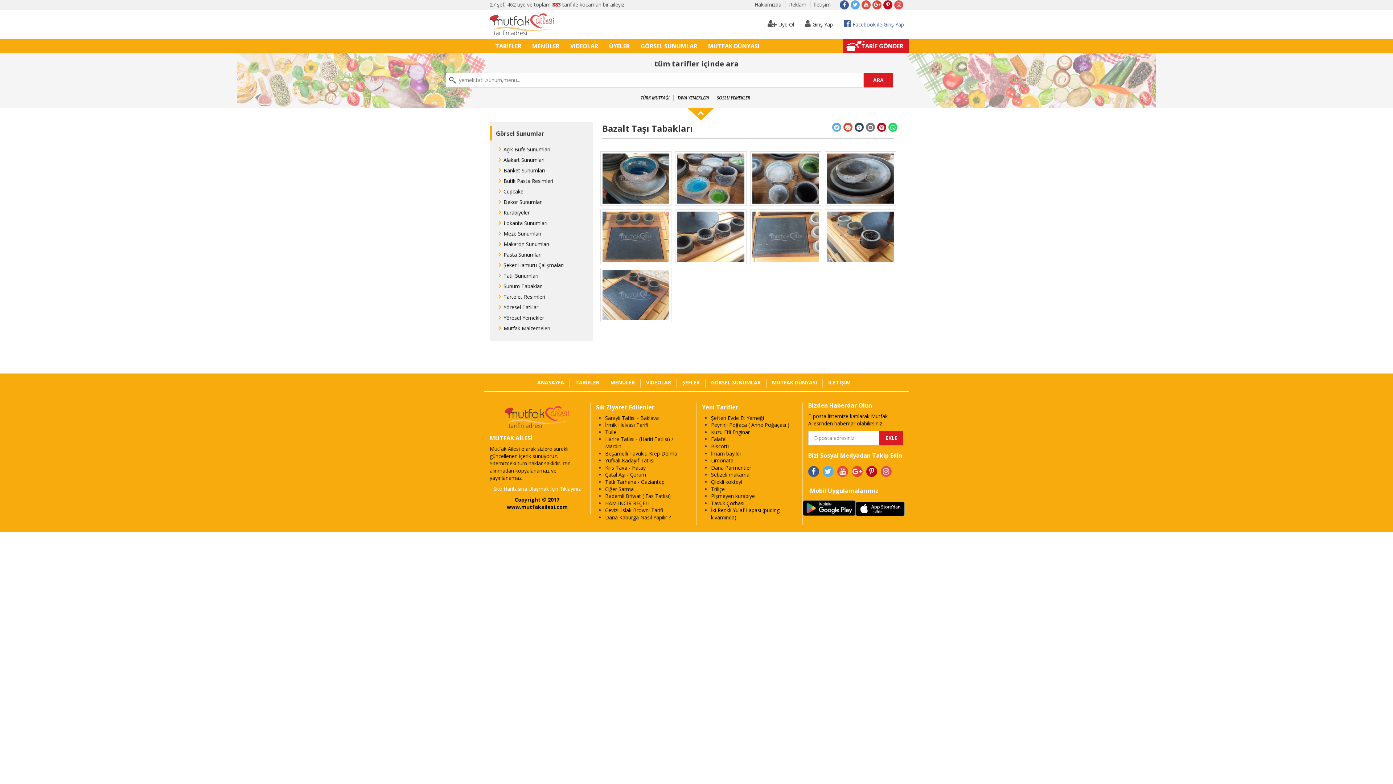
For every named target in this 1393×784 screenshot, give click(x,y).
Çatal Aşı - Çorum (625, 474)
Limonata (722, 460)
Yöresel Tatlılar (521, 307)
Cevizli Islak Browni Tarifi (634, 510)
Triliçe (718, 489)
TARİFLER (508, 46)
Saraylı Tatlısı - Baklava (632, 418)
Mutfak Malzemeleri (527, 328)
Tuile (610, 432)
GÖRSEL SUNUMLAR (669, 46)
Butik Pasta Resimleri (528, 180)
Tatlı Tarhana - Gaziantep (635, 481)
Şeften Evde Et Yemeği (737, 418)
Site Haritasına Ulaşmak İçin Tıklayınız (537, 488)
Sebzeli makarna (730, 474)
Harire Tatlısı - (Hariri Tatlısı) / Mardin (639, 443)
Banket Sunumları (524, 170)
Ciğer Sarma (619, 489)
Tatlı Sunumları (521, 275)
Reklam (797, 4)
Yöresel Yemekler (524, 317)
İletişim (822, 4)
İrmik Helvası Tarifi (626, 424)
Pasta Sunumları (523, 254)
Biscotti (720, 446)
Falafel (719, 439)
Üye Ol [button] (786, 24)
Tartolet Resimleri (524, 296)
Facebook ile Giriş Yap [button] (878, 24)
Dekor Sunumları (523, 202)
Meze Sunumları (522, 233)
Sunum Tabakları (523, 286)
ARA (878, 80)
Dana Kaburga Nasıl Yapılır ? (638, 517)
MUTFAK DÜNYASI (734, 46)
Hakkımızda (768, 4)
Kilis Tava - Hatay (625, 467)
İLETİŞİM (839, 382)
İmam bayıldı (726, 453)
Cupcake (513, 191)
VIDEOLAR (584, 46)
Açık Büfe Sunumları (527, 149)
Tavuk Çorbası (727, 503)
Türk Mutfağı (655, 98)
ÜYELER (619, 46)
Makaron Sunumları (526, 244)
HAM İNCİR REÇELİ (627, 503)
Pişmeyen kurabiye (733, 496)
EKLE (891, 437)
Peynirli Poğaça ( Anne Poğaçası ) (750, 424)
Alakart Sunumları (524, 159)
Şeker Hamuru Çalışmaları (534, 265)
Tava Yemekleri (693, 98)
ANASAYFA (550, 382)
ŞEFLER (691, 382)
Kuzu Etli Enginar (730, 432)
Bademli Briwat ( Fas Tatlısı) (638, 496)
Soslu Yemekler (733, 98)
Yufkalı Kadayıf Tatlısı (629, 460)
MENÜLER (545, 46)
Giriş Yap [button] (823, 24)
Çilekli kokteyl (726, 481)
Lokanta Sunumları (525, 223)
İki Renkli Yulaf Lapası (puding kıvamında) (745, 514)
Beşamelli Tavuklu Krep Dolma (641, 453)
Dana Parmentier (731, 467)
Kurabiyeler (517, 212)
